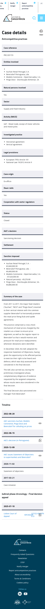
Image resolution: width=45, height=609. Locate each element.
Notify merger (13, 4)
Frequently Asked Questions (22, 554)
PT (41, 3)
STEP (22, 562)
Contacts (22, 550)
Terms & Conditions (22, 578)
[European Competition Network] (17, 601)
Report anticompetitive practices (27, 6)
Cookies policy (22, 582)
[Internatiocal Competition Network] (27, 601)
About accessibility (22, 574)
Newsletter (22, 558)
